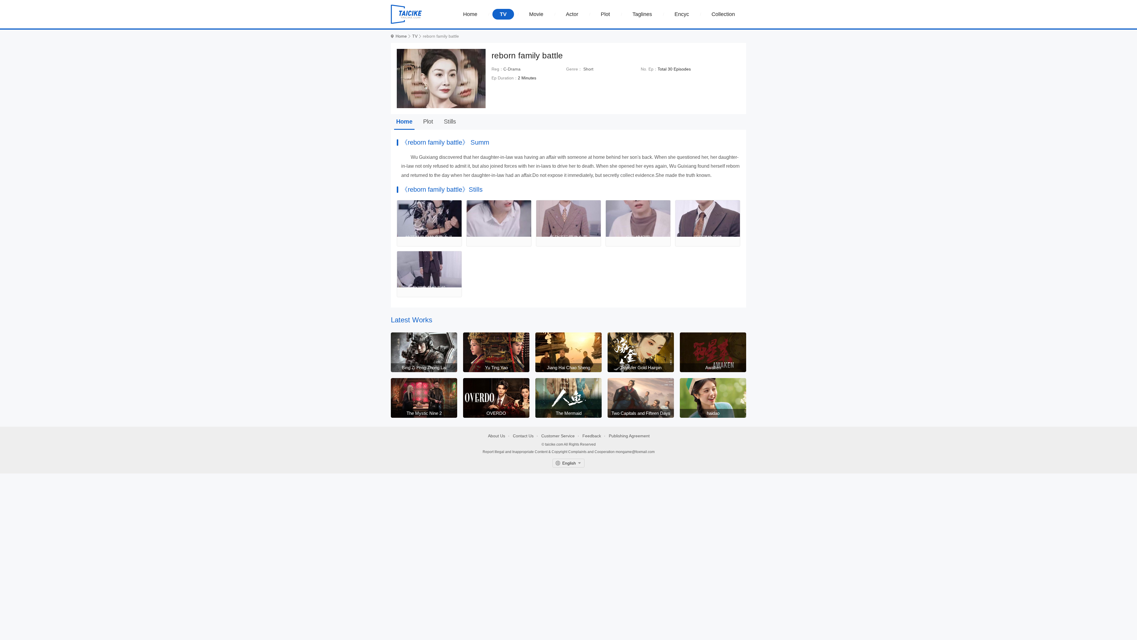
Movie (536, 14)
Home (470, 14)
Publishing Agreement (629, 435)
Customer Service (558, 435)
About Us (496, 435)
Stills (450, 121)
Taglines (642, 14)
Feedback (591, 435)
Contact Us (523, 435)
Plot (605, 14)
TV (503, 14)
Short (588, 69)
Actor (572, 14)
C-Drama (512, 69)
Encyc (682, 14)
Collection (723, 14)
